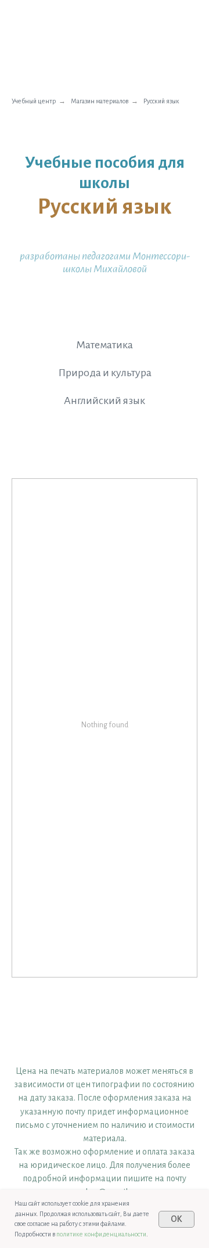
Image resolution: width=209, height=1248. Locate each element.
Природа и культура (105, 372)
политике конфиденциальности (101, 1234)
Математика (104, 345)
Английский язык (104, 400)
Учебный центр (34, 101)
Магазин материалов (99, 101)
